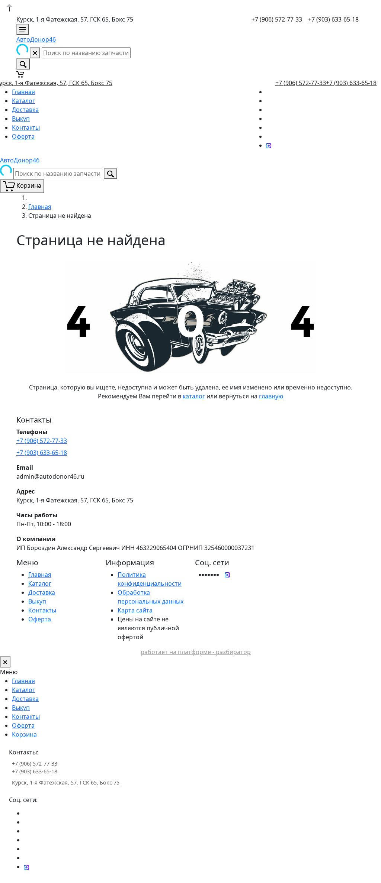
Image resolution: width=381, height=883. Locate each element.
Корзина (24, 734)
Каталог (23, 101)
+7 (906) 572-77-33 (277, 19)
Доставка (25, 110)
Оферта (23, 136)
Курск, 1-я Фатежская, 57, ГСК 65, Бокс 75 (74, 19)
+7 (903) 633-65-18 (333, 19)
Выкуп (21, 118)
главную (271, 396)
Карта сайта (135, 610)
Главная (23, 92)
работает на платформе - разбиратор (196, 652)
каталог (194, 396)
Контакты (26, 127)
